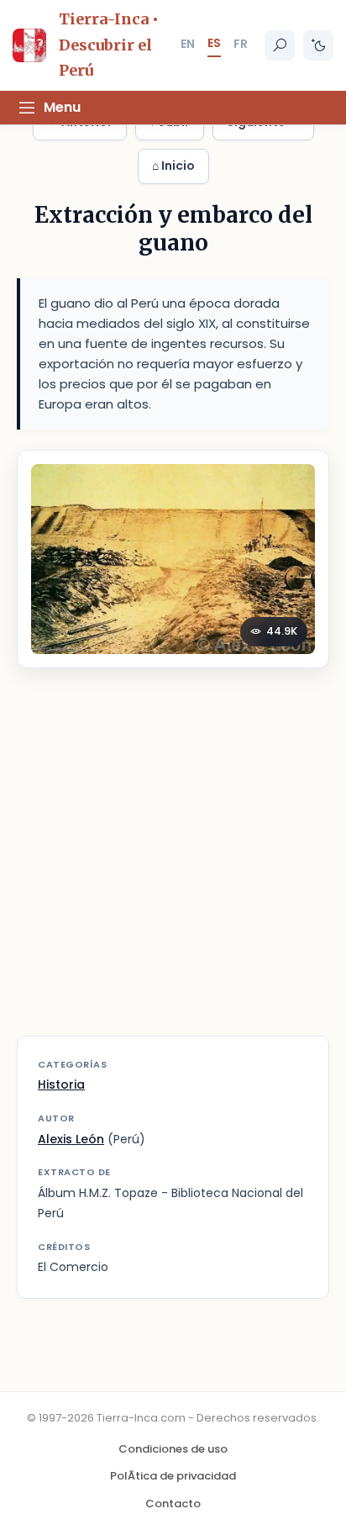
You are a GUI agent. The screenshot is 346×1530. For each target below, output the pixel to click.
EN (188, 43)
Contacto (173, 1504)
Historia (61, 1084)
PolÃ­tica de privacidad (173, 1476)
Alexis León (71, 1139)
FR (240, 43)
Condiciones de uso (173, 1449)
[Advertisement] (173, 862)
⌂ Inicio (173, 165)
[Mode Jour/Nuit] (318, 45)
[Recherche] (280, 45)
